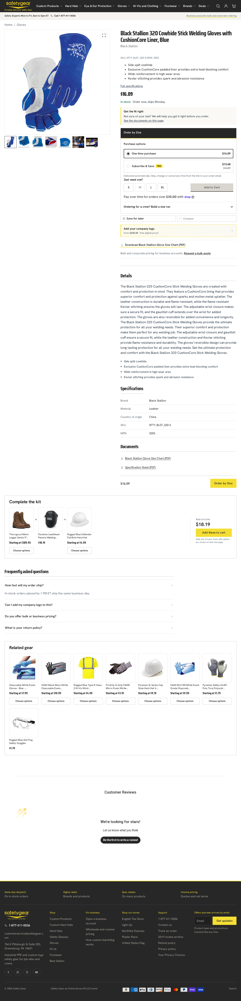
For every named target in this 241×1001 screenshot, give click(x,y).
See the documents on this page (144, 121)
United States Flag (133, 943)
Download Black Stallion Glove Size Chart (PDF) (155, 245)
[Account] (226, 6)
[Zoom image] (104, 35)
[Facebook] (8, 972)
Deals (202, 6)
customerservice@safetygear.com (24, 936)
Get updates (225, 921)
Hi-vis (53, 949)
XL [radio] (162, 187)
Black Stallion (129, 46)
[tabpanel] (57, 82)
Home (8, 25)
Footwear (171, 6)
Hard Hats (71, 6)
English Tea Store (133, 919)
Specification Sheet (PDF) (140, 467)
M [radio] (140, 187)
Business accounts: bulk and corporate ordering (211, 15)
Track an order (167, 931)
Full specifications (131, 86)
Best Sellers (57, 961)
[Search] (218, 6)
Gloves (122, 6)
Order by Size (223, 483)
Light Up (127, 925)
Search (232, 988)
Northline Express (133, 931)
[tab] (11, 142)
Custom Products (47, 6)
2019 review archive (170, 937)
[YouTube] (36, 972)
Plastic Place (130, 937)
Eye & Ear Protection (97, 6)
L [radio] (151, 187)
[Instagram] (17, 972)
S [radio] (129, 187)
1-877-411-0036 (19, 925)
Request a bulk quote (197, 253)
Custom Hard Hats (61, 925)
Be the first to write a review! (120, 839)
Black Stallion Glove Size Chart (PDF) (148, 458)
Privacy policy (167, 949)
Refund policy (166, 943)
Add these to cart (213, 532)
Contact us (165, 925)
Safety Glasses (59, 937)
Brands (187, 6)
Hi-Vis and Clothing (145, 6)
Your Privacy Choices (171, 955)
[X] (27, 972)
